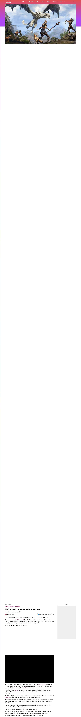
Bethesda (17, 690)
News (10, 604)
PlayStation (26, 687)
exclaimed (7, 697)
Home (6, 604)
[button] (53, 614)
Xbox (15, 687)
